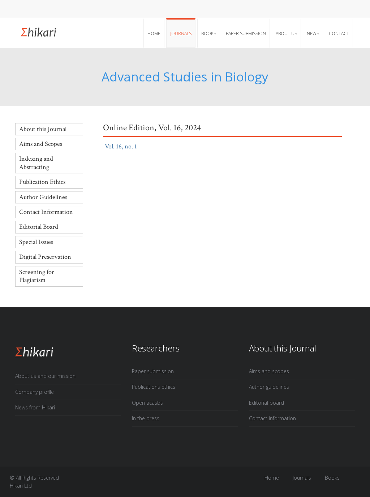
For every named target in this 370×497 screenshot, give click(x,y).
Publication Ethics (42, 182)
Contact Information (46, 212)
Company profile (34, 391)
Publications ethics (153, 386)
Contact (339, 33)
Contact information (272, 418)
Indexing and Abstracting (36, 163)
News (313, 33)
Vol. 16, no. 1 (125, 146)
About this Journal (42, 129)
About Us (286, 33)
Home (153, 33)
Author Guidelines (43, 197)
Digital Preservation (45, 257)
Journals (181, 33)
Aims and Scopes (40, 144)
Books (208, 33)
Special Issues (36, 242)
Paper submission (246, 33)
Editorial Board (38, 227)
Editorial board (266, 402)
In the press (145, 418)
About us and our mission (45, 375)
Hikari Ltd (21, 485)
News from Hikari (35, 407)
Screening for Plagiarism (36, 276)
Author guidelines (269, 386)
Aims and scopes (269, 371)
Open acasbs (147, 402)
